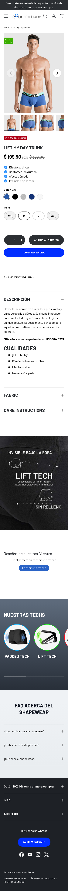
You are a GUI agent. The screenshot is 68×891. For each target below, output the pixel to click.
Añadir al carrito (46, 240)
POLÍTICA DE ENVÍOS (14, 881)
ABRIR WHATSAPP (34, 841)
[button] (62, 16)
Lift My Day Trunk (21, 27)
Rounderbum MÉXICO (23, 872)
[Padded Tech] (17, 637)
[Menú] (6, 16)
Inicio (6, 27)
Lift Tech (47, 656)
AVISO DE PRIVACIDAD (15, 878)
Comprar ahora (34, 252)
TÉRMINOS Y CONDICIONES (43, 878)
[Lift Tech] (47, 637)
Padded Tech (17, 656)
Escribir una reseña (34, 568)
